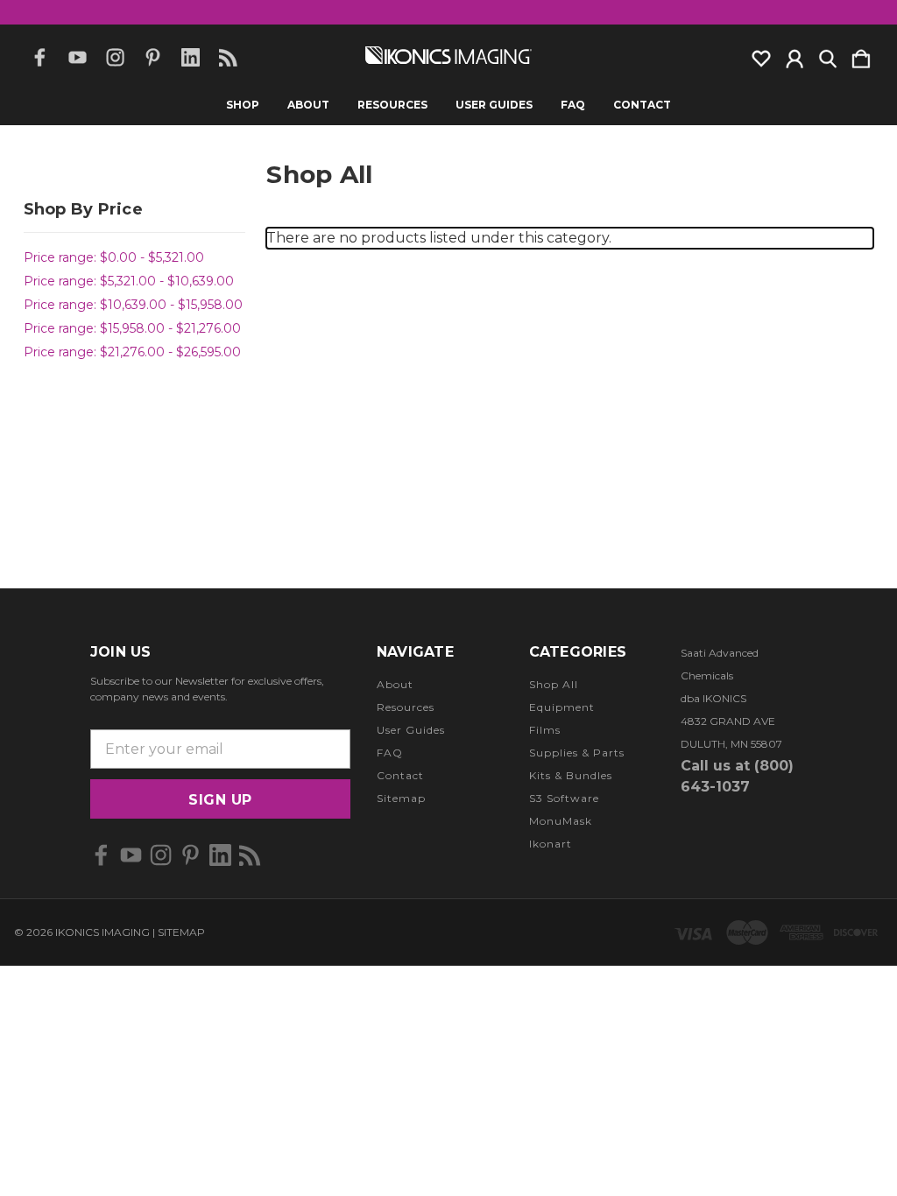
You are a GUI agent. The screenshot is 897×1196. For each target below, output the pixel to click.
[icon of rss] (228, 57)
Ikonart (550, 843)
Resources (392, 105)
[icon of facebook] (40, 57)
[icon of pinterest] (153, 57)
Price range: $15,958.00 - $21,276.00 (132, 328)
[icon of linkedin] (190, 57)
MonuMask (560, 820)
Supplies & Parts (577, 752)
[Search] (827, 55)
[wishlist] (761, 55)
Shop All (553, 684)
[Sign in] (794, 55)
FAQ (573, 105)
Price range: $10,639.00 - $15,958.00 (133, 305)
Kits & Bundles (570, 775)
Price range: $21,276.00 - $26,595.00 (132, 352)
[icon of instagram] (115, 57)
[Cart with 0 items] (861, 55)
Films (545, 729)
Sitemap (401, 798)
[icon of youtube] (77, 57)
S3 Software (564, 798)
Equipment (562, 707)
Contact (642, 105)
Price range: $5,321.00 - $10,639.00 (129, 281)
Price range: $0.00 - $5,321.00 (114, 257)
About (308, 105)
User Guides (494, 105)
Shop (242, 105)
